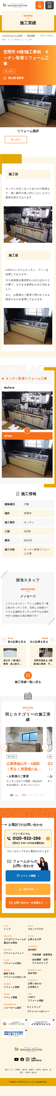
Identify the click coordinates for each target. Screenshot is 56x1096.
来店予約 (32, 973)
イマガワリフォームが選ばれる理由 (15, 941)
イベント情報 (10, 997)
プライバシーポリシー (38, 1011)
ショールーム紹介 (13, 1007)
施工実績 (31, 36)
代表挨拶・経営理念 (42, 954)
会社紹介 (32, 949)
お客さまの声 (34, 939)
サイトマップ (33, 1007)
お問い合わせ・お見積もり (35, 985)
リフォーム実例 (11, 987)
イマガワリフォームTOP (12, 36)
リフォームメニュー (14, 953)
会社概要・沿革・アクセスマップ (41, 961)
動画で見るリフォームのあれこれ (15, 975)
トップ (7, 929)
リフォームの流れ (13, 963)
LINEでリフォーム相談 (35, 999)
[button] (45, 747)
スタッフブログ (35, 929)
